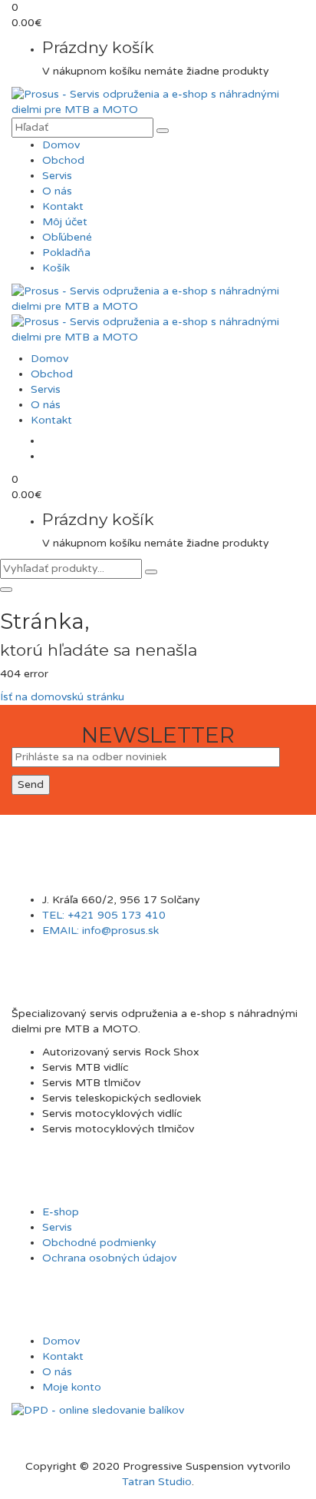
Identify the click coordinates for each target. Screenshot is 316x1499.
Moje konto (71, 1387)
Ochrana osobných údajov (109, 1258)
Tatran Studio (157, 1481)
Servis (57, 175)
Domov (61, 144)
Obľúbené (67, 237)
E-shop (60, 1211)
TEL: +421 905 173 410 (104, 915)
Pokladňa (66, 252)
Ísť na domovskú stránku (62, 696)
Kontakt (63, 206)
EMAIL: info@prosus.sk (100, 930)
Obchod (63, 160)
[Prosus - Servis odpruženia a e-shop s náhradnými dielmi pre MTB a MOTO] (158, 101)
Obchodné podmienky (99, 1242)
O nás (57, 191)
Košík (56, 267)
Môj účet (64, 221)
